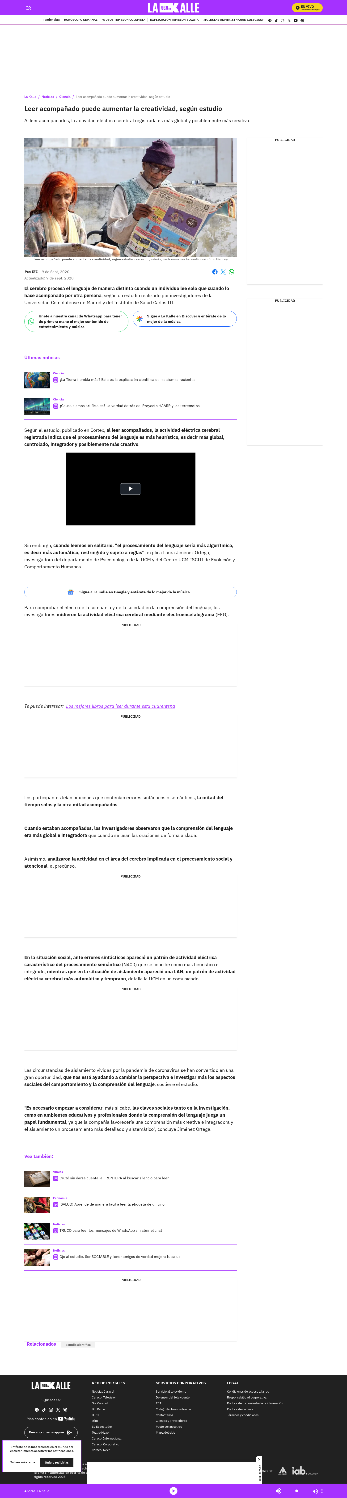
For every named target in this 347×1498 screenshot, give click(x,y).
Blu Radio (98, 1409)
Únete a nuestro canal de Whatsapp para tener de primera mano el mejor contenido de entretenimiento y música (80, 321)
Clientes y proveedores (171, 1421)
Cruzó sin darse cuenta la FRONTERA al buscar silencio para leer (114, 1178)
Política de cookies (240, 1409)
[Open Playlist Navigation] (322, 1491)
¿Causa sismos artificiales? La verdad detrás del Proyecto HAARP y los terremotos (129, 405)
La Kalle (30, 96)
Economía (60, 1198)
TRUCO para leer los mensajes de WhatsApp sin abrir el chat (110, 1230)
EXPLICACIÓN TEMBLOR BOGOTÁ (174, 20)
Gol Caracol (100, 1403)
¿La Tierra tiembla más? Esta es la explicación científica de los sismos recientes (127, 379)
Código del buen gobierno (173, 1409)
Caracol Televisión (104, 1397)
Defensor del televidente (173, 1397)
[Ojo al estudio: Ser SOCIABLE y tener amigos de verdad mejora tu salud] (37, 1257)
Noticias (48, 96)
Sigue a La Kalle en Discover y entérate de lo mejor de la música (186, 319)
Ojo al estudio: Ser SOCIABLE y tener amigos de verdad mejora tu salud (120, 1256)
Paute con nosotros (169, 1426)
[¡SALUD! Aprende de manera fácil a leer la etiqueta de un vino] (37, 1205)
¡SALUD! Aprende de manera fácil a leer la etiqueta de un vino (112, 1204)
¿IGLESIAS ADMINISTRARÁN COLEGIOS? (233, 20)
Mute (278, 1491)
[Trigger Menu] (28, 8)
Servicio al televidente (171, 1392)
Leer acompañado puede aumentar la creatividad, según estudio (123, 96)
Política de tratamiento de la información (255, 1403)
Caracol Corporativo (105, 1444)
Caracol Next (101, 1450)
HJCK (95, 1415)
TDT (158, 1403)
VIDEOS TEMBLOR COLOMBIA (123, 20)
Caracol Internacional (107, 1438)
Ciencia (65, 96)
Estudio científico (78, 1345)
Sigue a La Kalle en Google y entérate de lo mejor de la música (134, 592)
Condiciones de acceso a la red (248, 1392)
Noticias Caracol (103, 1392)
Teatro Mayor (101, 1432)
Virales (58, 1172)
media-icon (173, 1490)
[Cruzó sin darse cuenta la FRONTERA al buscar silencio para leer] (37, 1179)
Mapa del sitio (165, 1432)
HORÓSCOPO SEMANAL (80, 20)
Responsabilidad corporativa (247, 1397)
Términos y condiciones (242, 1415)
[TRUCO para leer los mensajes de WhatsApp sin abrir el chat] (37, 1231)
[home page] (173, 7)
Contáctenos (164, 1415)
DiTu (95, 1421)
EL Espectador (102, 1426)
